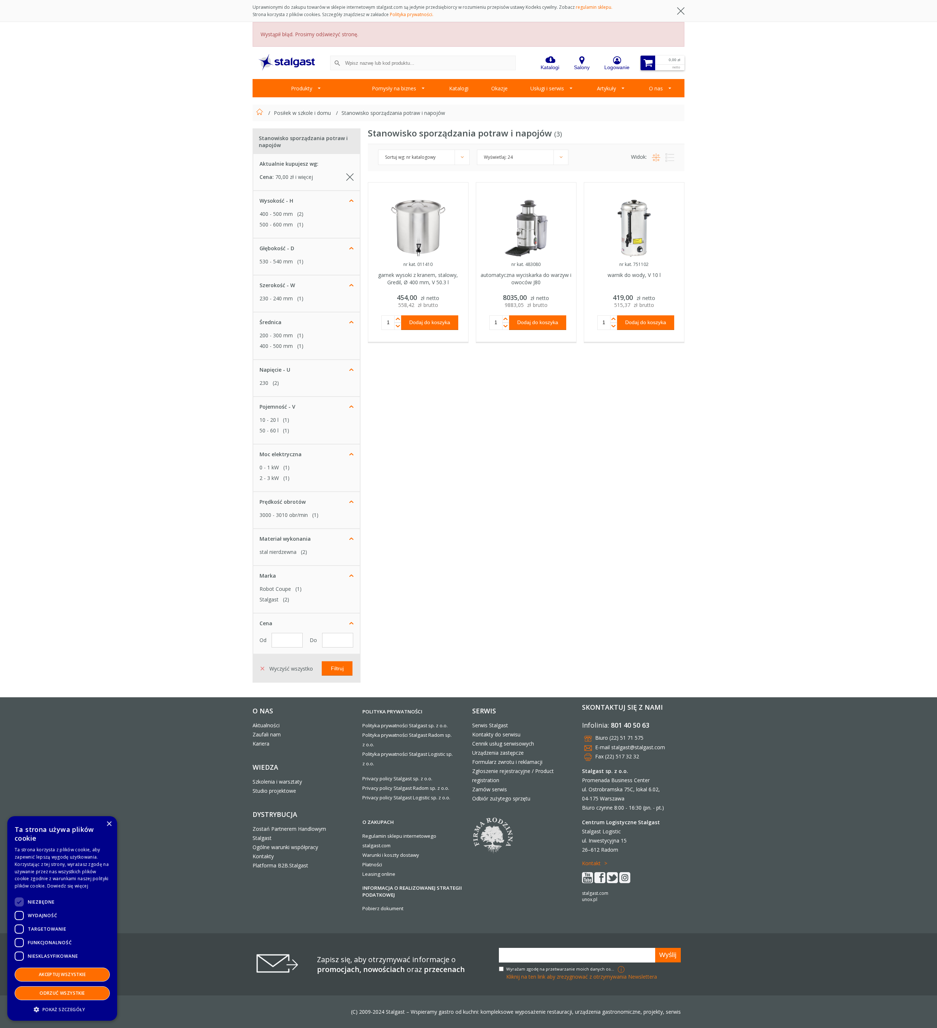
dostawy (409, 855)
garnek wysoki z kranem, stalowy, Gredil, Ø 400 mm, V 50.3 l (418, 278)
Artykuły (606, 88)
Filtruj (337, 668)
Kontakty (263, 856)
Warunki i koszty (380, 855)
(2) (300, 213)
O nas (656, 88)
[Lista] (668, 156)
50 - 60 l (269, 430)
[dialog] (62, 918)
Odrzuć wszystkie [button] (62, 993)
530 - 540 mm (276, 261)
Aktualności (266, 725)
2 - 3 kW (269, 477)
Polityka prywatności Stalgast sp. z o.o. (405, 725)
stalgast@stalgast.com (638, 747)
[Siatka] (655, 156)
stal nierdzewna (278, 551)
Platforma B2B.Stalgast (280, 865)
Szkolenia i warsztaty (277, 781)
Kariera (261, 743)
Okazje (499, 88)
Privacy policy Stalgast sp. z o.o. (397, 778)
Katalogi (458, 88)
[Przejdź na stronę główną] (260, 112)
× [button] (109, 824)
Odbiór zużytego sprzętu (501, 798)
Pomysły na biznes (394, 88)
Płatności (372, 864)
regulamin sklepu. (594, 7)
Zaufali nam (267, 734)
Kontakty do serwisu (496, 734)
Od (264, 640)
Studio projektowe (274, 790)
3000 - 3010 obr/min (284, 514)
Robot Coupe (275, 588)
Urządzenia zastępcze (498, 752)
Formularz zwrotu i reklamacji (507, 761)
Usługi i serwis (547, 88)
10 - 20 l (269, 419)
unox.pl (589, 899)
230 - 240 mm (276, 298)
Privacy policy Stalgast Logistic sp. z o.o (405, 797)
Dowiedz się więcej (67, 886)
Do (314, 640)
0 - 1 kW (269, 467)
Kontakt (591, 863)
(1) (300, 224)
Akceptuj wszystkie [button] (62, 974)
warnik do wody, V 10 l (634, 274)
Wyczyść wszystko (290, 668)
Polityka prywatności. (411, 14)
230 (264, 382)
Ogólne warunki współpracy (285, 847)
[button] (62, 1009)
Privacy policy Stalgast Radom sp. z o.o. (405, 788)
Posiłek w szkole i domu (303, 112)
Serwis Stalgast (490, 725)
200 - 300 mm (276, 335)
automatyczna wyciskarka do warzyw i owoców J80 (526, 278)
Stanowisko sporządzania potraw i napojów (393, 112)
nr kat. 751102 (634, 264)
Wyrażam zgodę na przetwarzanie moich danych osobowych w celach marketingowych (561, 969)
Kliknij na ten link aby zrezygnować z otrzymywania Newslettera (581, 976)
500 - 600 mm (276, 224)
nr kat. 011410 (418, 264)
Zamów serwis (489, 789)
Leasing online (378, 874)
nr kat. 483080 (526, 264)
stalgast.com (595, 893)
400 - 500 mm (276, 213)
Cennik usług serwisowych (503, 743)
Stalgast (269, 599)
